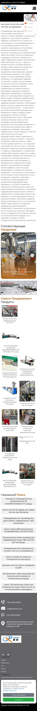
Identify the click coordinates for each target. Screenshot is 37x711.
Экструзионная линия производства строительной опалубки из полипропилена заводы (18, 576)
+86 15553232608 (14, 602)
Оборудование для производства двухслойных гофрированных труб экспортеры (18, 520)
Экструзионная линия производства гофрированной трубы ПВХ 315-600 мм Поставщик (18, 539)
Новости (3, 668)
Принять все (18, 699)
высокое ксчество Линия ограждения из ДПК (18, 566)
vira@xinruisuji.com (14, 609)
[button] (32, 255)
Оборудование (5, 663)
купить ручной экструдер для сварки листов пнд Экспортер (18, 511)
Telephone (30, 27)
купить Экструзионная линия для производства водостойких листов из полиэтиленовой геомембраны (18, 587)
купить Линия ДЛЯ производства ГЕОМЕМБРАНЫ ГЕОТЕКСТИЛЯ (18, 530)
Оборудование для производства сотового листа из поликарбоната (18, 549)
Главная (3, 660)
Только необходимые (18, 695)
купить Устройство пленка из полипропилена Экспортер (18, 558)
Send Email (30, 23)
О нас (2, 665)
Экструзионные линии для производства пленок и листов (16, 677)
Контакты (3, 671)
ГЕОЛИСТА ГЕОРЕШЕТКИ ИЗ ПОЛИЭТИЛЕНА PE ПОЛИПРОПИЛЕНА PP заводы (18, 501)
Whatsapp (29, 31)
